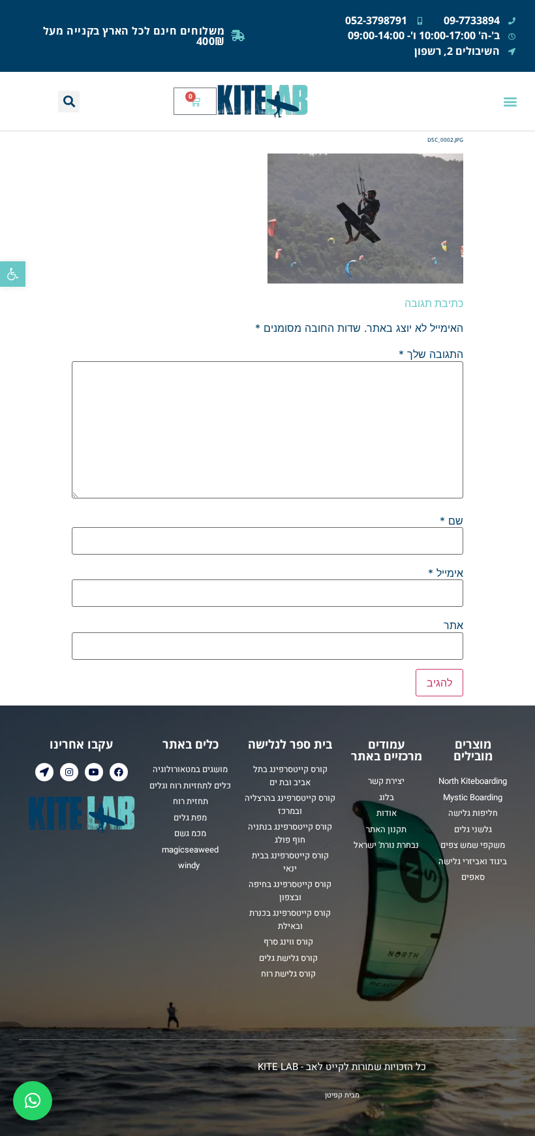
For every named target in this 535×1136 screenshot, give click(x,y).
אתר (453, 625)
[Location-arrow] (44, 772)
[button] (12, 274)
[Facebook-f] (119, 772)
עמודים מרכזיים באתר (386, 750)
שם (451, 520)
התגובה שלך (431, 354)
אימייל (445, 573)
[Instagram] (69, 772)
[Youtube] (94, 772)
